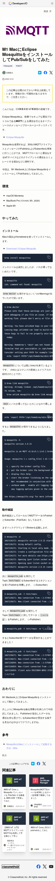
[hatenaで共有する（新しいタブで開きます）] (39, 72)
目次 (46, 11)
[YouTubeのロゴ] (51, 867)
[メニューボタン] (4, 4)
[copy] (48, 257)
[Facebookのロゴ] (38, 867)
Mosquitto (8, 66)
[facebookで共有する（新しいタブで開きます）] (45, 72)
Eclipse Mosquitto (15, 137)
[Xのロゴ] (45, 867)
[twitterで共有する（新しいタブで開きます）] (51, 72)
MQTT (19, 66)
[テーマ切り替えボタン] (52, 3)
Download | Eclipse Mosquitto (21, 248)
